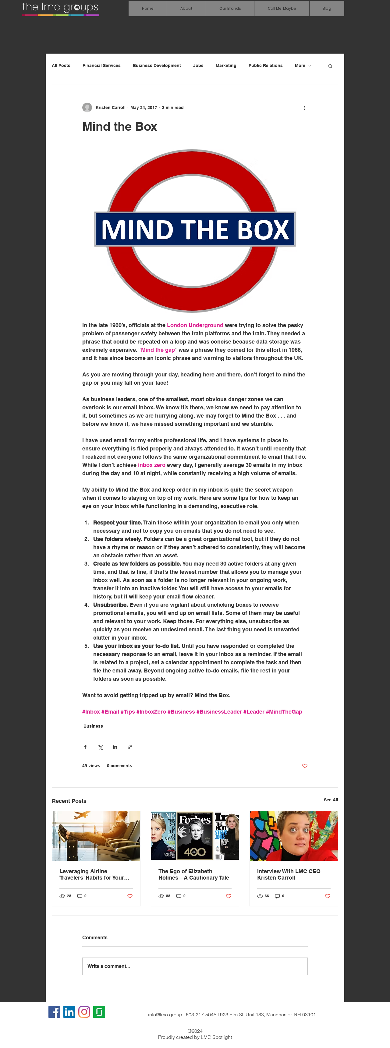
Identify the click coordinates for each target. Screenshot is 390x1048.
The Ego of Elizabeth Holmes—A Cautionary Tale (193, 874)
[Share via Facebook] (85, 747)
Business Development (157, 65)
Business (93, 726)
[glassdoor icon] (99, 1012)
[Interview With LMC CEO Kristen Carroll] (294, 836)
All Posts (61, 65)
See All (331, 799)
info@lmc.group (165, 1014)
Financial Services (102, 65)
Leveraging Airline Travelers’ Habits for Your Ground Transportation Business (91, 874)
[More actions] (304, 107)
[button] (230, 8)
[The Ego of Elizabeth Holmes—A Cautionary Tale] (195, 836)
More (300, 65)
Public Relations (266, 65)
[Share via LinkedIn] (115, 747)
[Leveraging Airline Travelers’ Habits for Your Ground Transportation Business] (96, 836)
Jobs (198, 65)
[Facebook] (54, 1012)
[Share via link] (130, 747)
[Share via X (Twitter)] (100, 747)
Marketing (226, 65)
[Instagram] (84, 1012)
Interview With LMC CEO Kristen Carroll (289, 874)
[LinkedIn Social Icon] (69, 1012)
